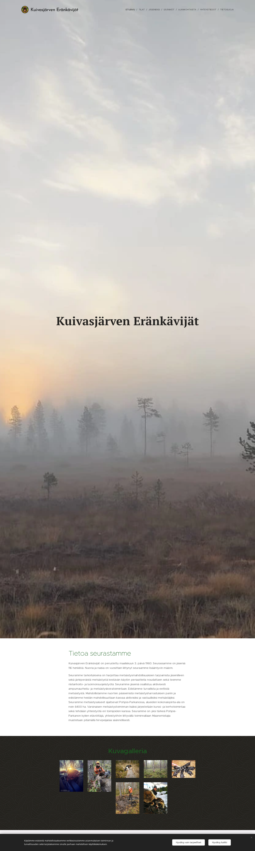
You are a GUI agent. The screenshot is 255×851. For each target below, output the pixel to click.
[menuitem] (131, 9)
